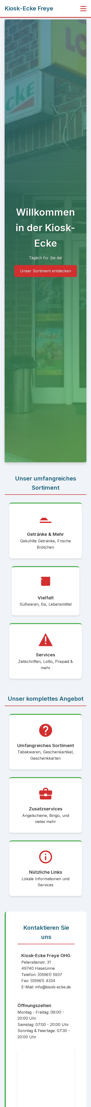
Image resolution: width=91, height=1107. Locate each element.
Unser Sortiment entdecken (45, 271)
